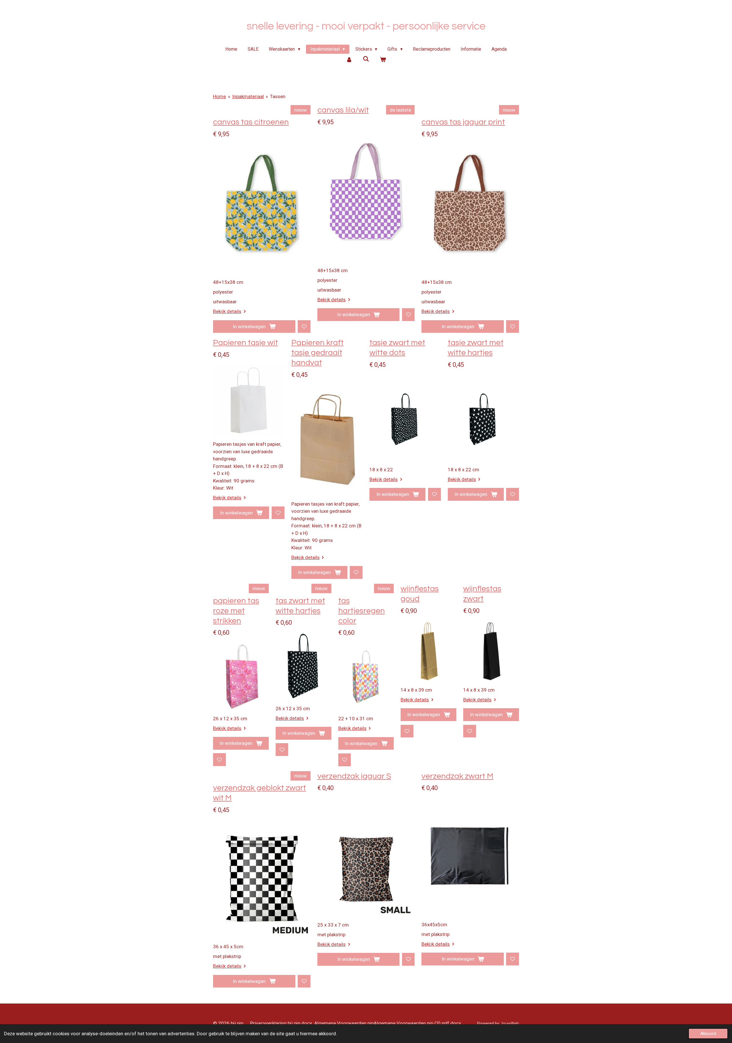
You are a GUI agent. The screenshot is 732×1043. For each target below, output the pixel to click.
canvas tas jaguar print (463, 122)
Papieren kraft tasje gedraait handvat (317, 353)
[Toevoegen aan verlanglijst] (304, 326)
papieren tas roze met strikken (236, 611)
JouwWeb (509, 1023)
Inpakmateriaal (248, 96)
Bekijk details (227, 311)
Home (219, 96)
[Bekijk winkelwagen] (382, 59)
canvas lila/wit (343, 110)
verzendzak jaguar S (354, 776)
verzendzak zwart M (457, 776)
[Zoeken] (366, 59)
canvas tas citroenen (251, 122)
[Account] (349, 59)
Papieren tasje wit (245, 343)
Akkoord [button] (708, 1033)
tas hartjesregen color (361, 611)
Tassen (277, 96)
